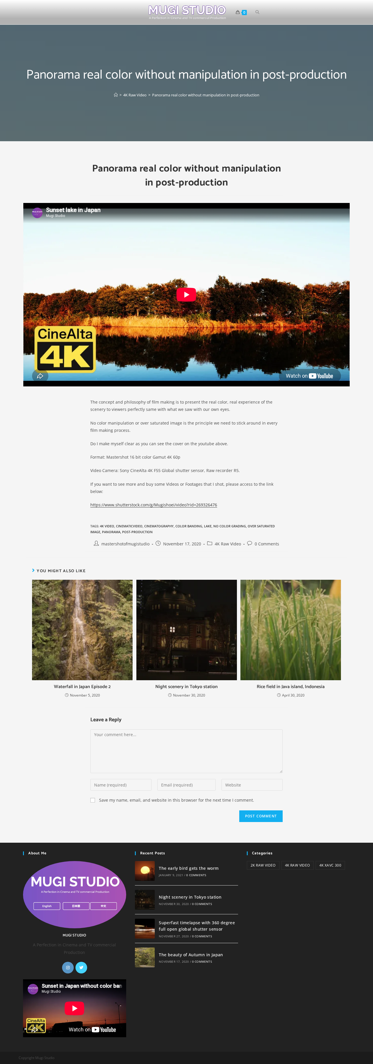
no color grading (229, 526)
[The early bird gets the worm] (145, 871)
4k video (107, 526)
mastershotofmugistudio (125, 544)
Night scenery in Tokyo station (186, 687)
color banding (188, 526)
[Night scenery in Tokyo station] (145, 900)
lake (208, 526)
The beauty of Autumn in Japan (191, 954)
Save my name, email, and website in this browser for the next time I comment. (176, 800)
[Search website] (257, 12)
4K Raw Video (228, 544)
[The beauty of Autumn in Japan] (145, 957)
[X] (81, 967)
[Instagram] (68, 967)
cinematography (159, 526)
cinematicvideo (129, 526)
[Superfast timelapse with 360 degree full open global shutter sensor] (145, 928)
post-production (137, 532)
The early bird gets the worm (189, 868)
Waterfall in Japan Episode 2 (82, 687)
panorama (111, 532)
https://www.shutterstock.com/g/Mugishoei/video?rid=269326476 (153, 505)
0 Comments (267, 544)
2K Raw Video (263, 865)
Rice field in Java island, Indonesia (291, 687)
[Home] (116, 95)
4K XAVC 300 (330, 865)
